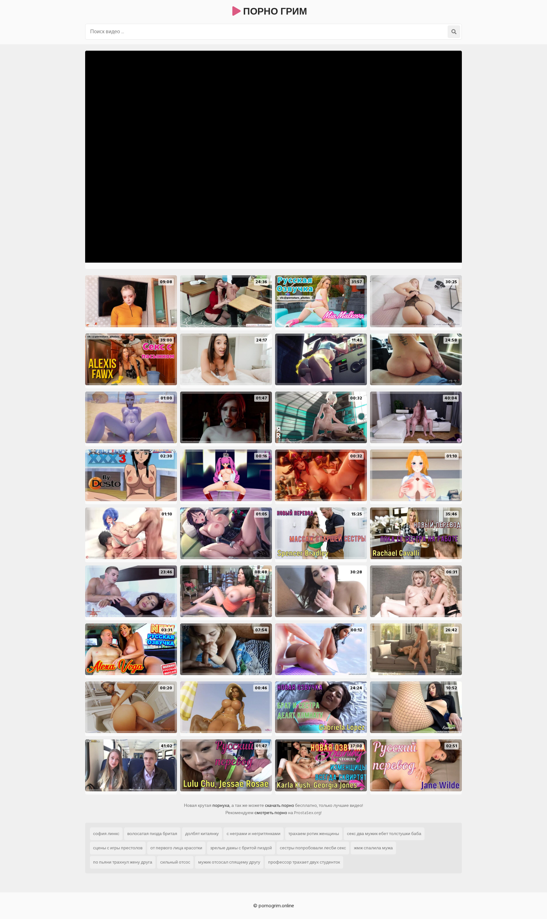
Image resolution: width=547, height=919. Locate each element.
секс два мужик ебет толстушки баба (384, 833)
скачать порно (279, 805)
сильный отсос (175, 862)
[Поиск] (454, 31)
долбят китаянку (202, 833)
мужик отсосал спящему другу (229, 862)
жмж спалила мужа (373, 848)
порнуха (220, 805)
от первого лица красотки (176, 848)
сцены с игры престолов (117, 848)
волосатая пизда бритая (152, 833)
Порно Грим (274, 11)
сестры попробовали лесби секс (313, 848)
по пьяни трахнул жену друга (122, 862)
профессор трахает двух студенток (304, 862)
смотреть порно (271, 812)
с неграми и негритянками (253, 833)
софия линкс (106, 833)
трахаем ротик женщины (313, 833)
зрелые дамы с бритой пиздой (241, 848)
